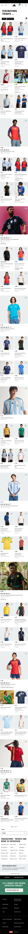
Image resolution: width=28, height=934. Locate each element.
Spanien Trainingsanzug (23, 853)
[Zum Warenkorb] (25, 5)
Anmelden (7, 877)
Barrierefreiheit (17, 926)
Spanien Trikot (22, 856)
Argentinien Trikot (4, 847)
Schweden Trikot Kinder (22, 850)
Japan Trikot (13, 853)
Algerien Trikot (5, 844)
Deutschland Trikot (4, 856)
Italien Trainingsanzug (14, 847)
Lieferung (4, 899)
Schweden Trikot (21, 847)
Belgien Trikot (4, 853)
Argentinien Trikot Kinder (4, 850)
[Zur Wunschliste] (5, 5)
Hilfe (3, 911)
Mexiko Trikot (13, 859)
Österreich (16, 931)
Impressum (5, 908)
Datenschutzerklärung (19, 923)
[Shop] (14, 6)
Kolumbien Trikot (13, 856)
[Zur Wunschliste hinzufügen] (26, 24)
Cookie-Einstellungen (7, 919)
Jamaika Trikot (14, 850)
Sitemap (16, 904)
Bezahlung (16, 908)
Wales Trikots (22, 859)
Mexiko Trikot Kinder (22, 844)
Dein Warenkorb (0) (18, 877)
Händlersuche (17, 911)
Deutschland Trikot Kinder (4, 859)
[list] (11, 19)
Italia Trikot (13, 844)
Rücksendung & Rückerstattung (17, 900)
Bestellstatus (5, 904)
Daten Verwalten (17, 919)
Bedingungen (5, 926)
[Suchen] (22, 5)
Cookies (4, 923)
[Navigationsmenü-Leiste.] (2, 5)
